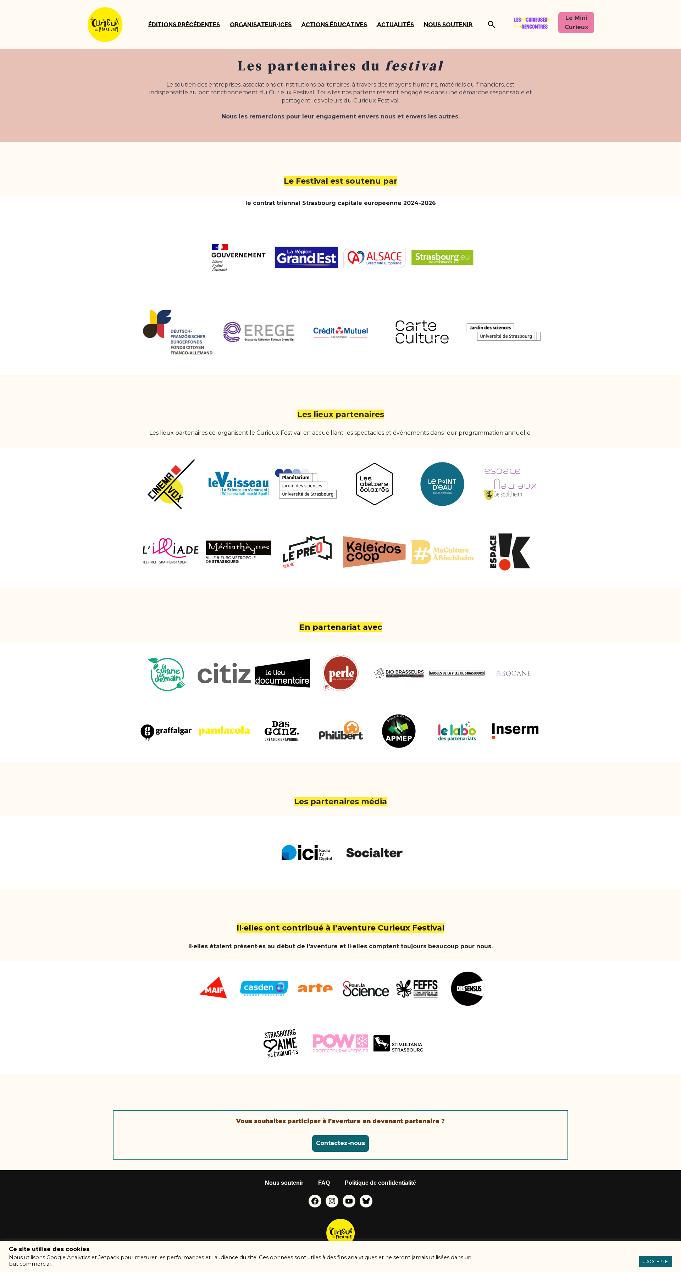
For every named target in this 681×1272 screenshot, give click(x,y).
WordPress (160, 1218)
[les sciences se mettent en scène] (105, 24)
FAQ (324, 1183)
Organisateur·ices (261, 24)
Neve (94, 1218)
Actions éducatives (334, 24)
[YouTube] (349, 1201)
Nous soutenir (448, 24)
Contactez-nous (340, 1143)
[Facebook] (315, 1201)
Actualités (395, 24)
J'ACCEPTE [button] (655, 1261)
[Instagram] (332, 1201)
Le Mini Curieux (576, 22)
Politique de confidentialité (380, 1183)
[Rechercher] (491, 24)
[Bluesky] (366, 1201)
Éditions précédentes (184, 24)
